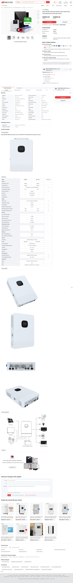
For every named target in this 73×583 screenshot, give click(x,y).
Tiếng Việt (60, 576)
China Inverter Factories (34, 566)
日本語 (48, 576)
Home (2, 7)
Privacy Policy (52, 578)
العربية (42, 576)
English (11, 576)
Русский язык (27, 576)
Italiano (31, 576)
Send (9, 495)
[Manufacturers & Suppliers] (7, 2)
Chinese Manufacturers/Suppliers (24, 575)
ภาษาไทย (54, 576)
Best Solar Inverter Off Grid (45, 566)
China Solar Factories (15, 566)
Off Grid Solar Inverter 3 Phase (7, 569)
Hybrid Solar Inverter (28, 561)
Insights (63, 575)
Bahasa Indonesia (66, 576)
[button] (49, 90)
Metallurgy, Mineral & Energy (8, 7)
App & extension (59, 5)
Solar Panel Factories (24, 566)
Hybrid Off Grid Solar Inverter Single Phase (32, 569)
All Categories (5, 5)
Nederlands (38, 576)
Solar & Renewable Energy (17, 7)
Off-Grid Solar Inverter (30, 7)
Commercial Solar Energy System (59, 549)
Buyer (47, 5)
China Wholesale (32, 575)
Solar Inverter (24, 7)
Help (53, 5)
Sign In (44, 83)
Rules (71, 5)
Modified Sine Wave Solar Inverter (16, 561)
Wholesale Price (38, 575)
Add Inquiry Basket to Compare (21, 41)
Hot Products (10, 575)
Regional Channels (49, 575)
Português (18, 576)
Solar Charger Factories (6, 566)
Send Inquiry (49, 22)
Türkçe (57, 576)
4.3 (58, 89)
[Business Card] (70, 92)
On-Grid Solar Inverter (5, 561)
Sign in (71, 2)
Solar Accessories (39, 551)
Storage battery (39, 549)
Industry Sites (43, 575)
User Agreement (42, 578)
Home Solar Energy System (5, 551)
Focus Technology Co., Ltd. (29, 578)
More (2, 571)
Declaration (47, 578)
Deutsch (34, 576)
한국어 (45, 576)
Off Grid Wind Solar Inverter (18, 569)
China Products (15, 575)
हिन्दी (50, 576)
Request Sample (63, 24)
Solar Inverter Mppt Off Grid (56, 566)
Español (15, 576)
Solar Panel (3, 549)
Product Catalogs (16, 547)
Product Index (55, 575)
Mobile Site (59, 575)
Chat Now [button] (65, 22)
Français (22, 576)
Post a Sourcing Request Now (30, 495)
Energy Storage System (23, 551)
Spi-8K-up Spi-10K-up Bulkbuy (47, 569)
